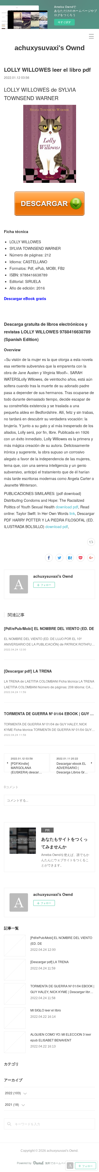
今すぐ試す (64, 22)
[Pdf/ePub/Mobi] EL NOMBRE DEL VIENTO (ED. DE (49, 628)
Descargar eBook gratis (25, 298)
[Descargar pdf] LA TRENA (28, 671)
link (72, 513)
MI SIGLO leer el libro (45, 1010)
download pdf (67, 506)
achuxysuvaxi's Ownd (50, 48)
